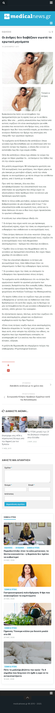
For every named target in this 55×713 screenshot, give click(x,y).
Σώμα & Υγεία (33, 548)
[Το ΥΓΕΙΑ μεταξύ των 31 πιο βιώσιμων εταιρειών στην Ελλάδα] (40, 422)
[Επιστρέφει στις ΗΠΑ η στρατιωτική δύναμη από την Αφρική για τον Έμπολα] (14, 424)
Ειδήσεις (6, 31)
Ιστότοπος (9, 494)
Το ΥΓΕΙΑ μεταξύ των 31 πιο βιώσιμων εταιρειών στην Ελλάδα (38, 434)
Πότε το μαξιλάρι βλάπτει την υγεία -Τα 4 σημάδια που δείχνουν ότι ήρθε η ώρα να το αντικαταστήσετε (26, 672)
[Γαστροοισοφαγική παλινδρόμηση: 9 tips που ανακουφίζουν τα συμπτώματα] (27, 575)
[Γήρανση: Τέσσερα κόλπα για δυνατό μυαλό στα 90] (27, 614)
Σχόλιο (8, 467)
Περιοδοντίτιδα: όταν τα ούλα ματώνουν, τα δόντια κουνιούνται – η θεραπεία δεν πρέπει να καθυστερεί (26, 554)
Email (31, 485)
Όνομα (8, 485)
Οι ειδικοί (20, 548)
